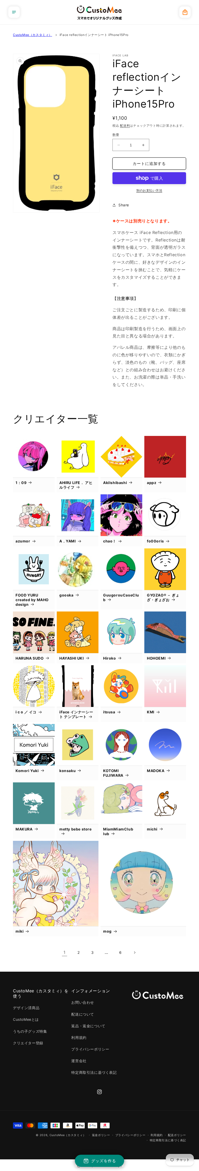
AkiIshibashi (115, 482)
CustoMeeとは (26, 1019)
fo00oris (155, 541)
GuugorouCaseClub (121, 597)
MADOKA (156, 770)
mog (107, 931)
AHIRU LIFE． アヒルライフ (76, 484)
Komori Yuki (27, 770)
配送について (82, 1014)
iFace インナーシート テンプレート (76, 714)
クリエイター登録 (28, 1043)
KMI (150, 712)
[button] (14, 12)
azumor (23, 541)
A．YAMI (67, 541)
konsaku (67, 770)
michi (152, 829)
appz (151, 482)
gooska (66, 595)
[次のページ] (134, 952)
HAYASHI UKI (71, 658)
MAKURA (24, 829)
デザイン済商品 (26, 1008)
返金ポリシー (101, 1135)
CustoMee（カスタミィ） (32, 35)
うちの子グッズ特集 (30, 1031)
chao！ (109, 541)
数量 (115, 135)
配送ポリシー (177, 1135)
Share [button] (123, 205)
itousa (109, 712)
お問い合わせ (82, 1002)
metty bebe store (75, 829)
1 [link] (64, 952)
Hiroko (109, 658)
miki (20, 931)
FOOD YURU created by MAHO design (32, 600)
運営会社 (78, 1061)
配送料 (125, 125)
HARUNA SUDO (30, 658)
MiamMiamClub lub (118, 831)
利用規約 (78, 1037)
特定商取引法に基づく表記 (94, 1072)
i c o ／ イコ (26, 712)
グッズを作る (103, 1160)
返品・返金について (88, 1026)
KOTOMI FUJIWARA (113, 772)
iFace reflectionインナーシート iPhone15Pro (94, 35)
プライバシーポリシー (90, 1049)
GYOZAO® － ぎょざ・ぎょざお (163, 597)
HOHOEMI (156, 658)
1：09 (21, 482)
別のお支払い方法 (149, 190)
